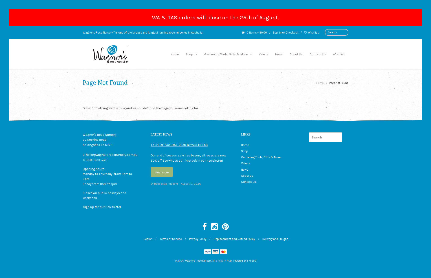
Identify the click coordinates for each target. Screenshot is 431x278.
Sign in (277, 32)
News (279, 54)
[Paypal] (207, 252)
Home (174, 54)
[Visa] (215, 252)
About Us (296, 54)
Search (147, 239)
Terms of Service (171, 239)
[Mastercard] (223, 252)
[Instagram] (214, 227)
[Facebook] (204, 227)
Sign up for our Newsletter (102, 207)
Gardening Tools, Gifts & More (226, 54)
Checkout (292, 32)
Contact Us (318, 54)
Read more (161, 172)
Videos (263, 54)
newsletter (214, 161)
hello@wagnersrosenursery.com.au (111, 155)
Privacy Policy (197, 239)
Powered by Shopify (244, 260)
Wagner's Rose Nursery (198, 260)
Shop (189, 54)
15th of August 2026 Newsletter (179, 145)
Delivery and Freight (275, 239)
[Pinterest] (225, 227)
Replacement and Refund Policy (234, 239)
